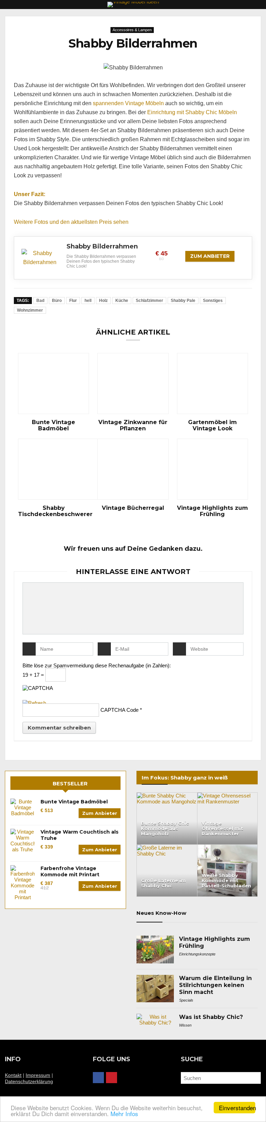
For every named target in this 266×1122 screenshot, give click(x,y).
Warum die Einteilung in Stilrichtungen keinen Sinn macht (215, 985)
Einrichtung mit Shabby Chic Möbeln (192, 112)
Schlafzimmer (149, 300)
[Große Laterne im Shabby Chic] (167, 848)
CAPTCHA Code (119, 710)
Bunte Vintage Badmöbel (53, 425)
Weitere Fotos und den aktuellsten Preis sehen (71, 222)
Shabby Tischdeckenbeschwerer (53, 511)
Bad (40, 300)
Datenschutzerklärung (29, 1081)
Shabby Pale (183, 300)
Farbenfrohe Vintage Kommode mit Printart (70, 871)
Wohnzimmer (30, 310)
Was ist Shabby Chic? (211, 1017)
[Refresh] (34, 703)
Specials (186, 1000)
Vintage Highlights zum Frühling (212, 511)
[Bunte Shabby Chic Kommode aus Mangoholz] (167, 796)
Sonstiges (213, 300)
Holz (103, 300)
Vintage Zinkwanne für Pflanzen (132, 425)
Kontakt (13, 1075)
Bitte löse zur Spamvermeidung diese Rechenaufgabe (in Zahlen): (97, 665)
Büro (57, 300)
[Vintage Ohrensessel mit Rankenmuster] (227, 796)
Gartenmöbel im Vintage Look (212, 425)
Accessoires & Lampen (132, 30)
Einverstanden (237, 1107)
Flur (73, 300)
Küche (121, 300)
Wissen (185, 1025)
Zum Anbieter (210, 256)
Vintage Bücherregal (133, 508)
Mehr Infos (124, 1113)
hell (88, 300)
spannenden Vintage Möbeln (128, 103)
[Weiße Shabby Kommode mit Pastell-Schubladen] (227, 848)
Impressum (38, 1075)
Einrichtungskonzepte (197, 954)
